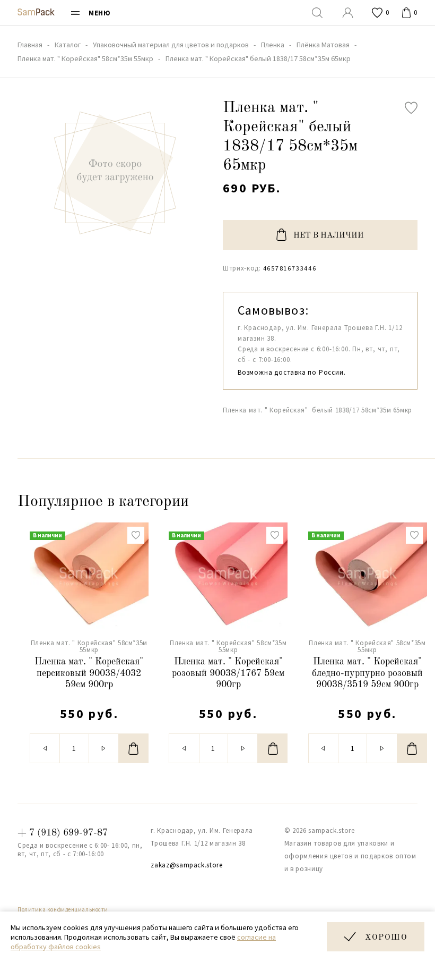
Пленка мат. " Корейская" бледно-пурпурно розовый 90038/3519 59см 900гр (367, 673)
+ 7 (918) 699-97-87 (63, 833)
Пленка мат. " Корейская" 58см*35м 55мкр (89, 646)
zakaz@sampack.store (186, 865)
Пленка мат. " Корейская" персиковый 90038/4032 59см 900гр (88, 673)
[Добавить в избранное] (411, 108)
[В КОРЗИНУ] (134, 748)
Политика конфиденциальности (63, 909)
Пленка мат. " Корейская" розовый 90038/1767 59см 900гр (228, 673)
